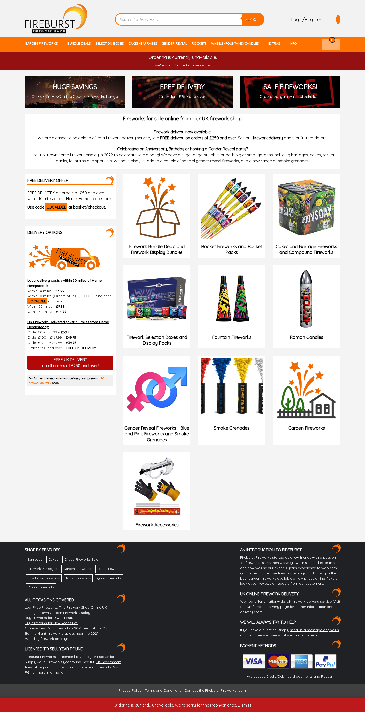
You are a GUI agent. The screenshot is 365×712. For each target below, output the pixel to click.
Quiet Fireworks (109, 578)
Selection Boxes (109, 43)
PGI (27, 672)
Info (293, 43)
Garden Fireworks (41, 43)
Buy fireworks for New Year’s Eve (51, 623)
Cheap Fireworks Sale (81, 559)
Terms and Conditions (163, 690)
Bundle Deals (79, 43)
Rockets (199, 43)
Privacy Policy (130, 690)
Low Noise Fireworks (44, 578)
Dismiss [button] (245, 705)
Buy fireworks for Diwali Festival (50, 617)
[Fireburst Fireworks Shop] (56, 18)
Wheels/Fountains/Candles (235, 43)
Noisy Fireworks (78, 578)
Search (252, 19)
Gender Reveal (174, 43)
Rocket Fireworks (41, 587)
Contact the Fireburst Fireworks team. (215, 690)
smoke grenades (293, 160)
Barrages (35, 559)
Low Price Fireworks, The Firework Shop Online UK (66, 607)
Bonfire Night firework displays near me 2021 (61, 633)
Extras (274, 43)
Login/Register (306, 19)
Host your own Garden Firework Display (57, 612)
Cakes (53, 559)
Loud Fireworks (109, 569)
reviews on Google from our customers (291, 583)
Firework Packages (42, 569)
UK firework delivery (263, 606)
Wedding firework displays (47, 638)
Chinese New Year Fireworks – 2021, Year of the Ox (66, 628)
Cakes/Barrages (142, 43)
